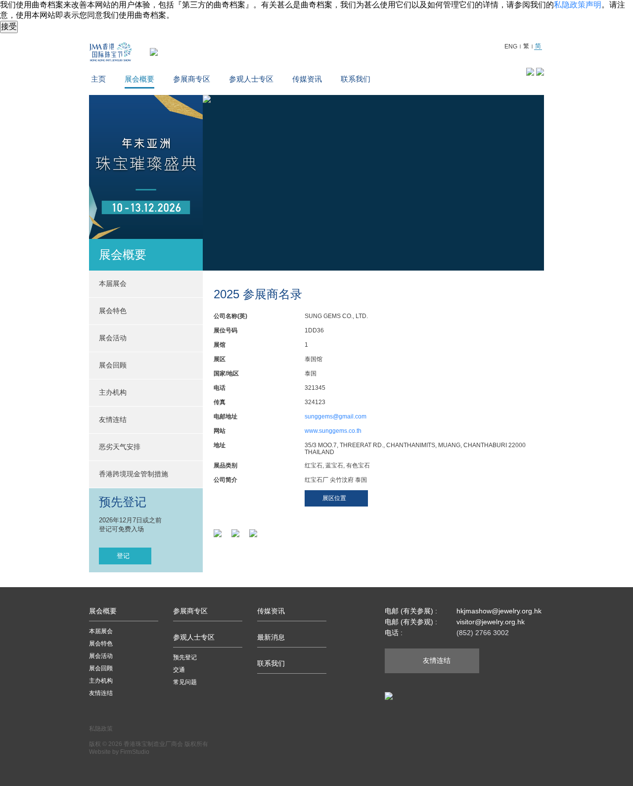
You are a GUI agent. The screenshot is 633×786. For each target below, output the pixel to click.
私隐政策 (101, 728)
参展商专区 (191, 79)
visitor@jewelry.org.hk (490, 622)
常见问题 (185, 682)
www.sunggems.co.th (333, 430)
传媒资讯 (307, 79)
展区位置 (334, 498)
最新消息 (271, 637)
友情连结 (113, 419)
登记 (123, 555)
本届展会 (101, 631)
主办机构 (113, 392)
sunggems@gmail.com (335, 416)
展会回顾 (113, 365)
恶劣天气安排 (119, 447)
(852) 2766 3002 (482, 633)
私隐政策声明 (577, 4)
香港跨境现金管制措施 (133, 474)
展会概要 (139, 79)
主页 (98, 79)
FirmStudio (134, 751)
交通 (179, 669)
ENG (510, 46)
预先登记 (185, 657)
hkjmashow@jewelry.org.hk (499, 611)
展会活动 (101, 655)
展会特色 (101, 643)
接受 (9, 26)
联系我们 (355, 79)
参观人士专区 (251, 79)
